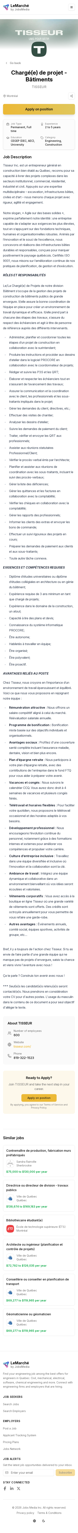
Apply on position (39, 109)
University (17, 144)
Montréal (12, 96)
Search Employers (14, 1411)
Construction (53, 144)
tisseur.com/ (22, 1046)
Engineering (53, 140)
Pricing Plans (11, 1442)
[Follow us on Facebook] (5, 1488)
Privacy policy (25, 1512)
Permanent (18, 127)
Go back (15, 63)
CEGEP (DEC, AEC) (22, 140)
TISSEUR (39, 87)
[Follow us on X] (18, 1488)
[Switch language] (34, 1521)
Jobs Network (12, 1448)
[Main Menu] (71, 7)
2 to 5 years (53, 127)
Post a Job (9, 1428)
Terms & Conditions (49, 1512)
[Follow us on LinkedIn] (12, 1488)
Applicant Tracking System (19, 1435)
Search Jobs (11, 1404)
